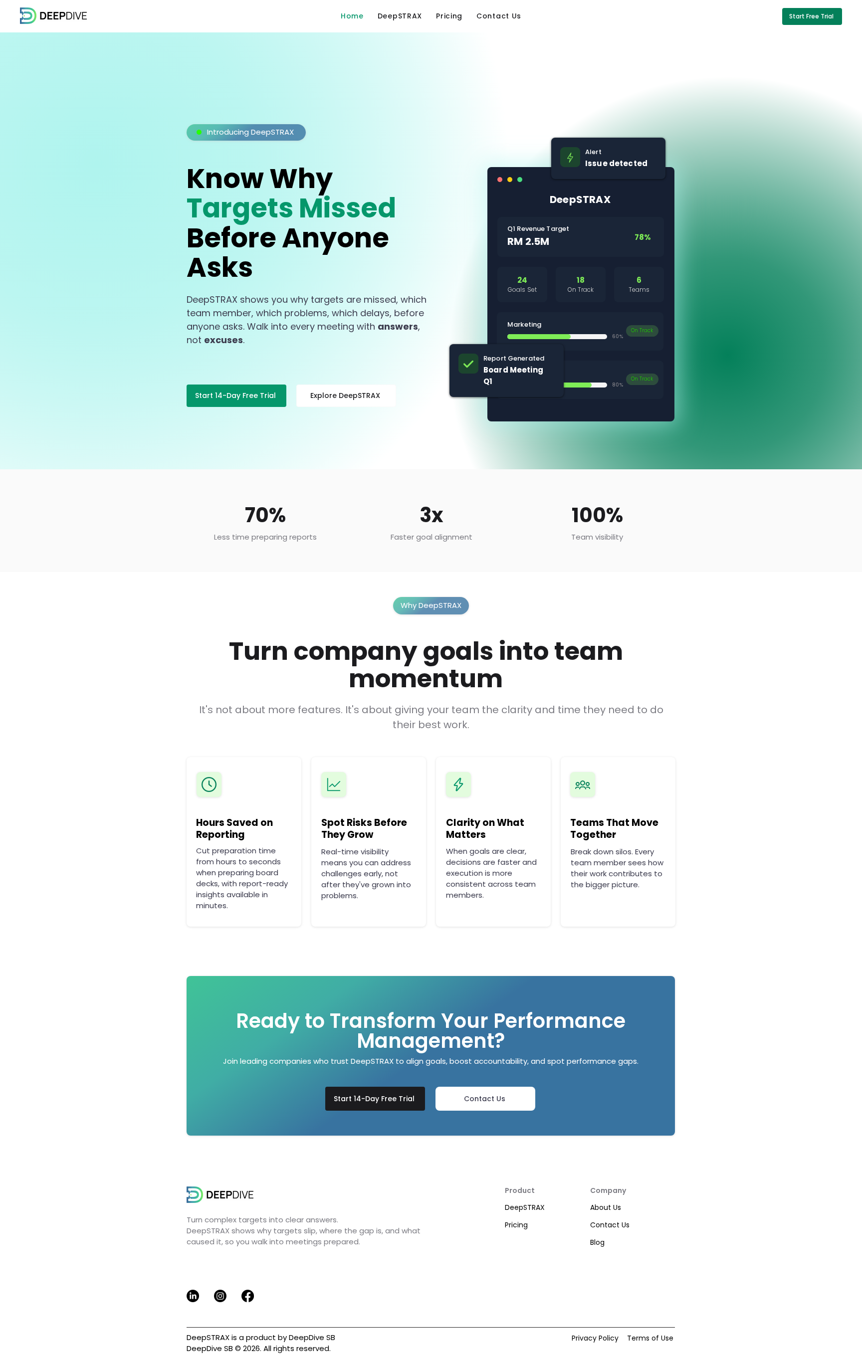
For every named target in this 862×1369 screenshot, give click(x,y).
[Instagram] (220, 1296)
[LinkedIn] (193, 1296)
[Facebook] (247, 1296)
